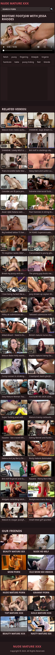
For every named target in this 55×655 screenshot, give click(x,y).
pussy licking (28, 62)
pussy (14, 57)
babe (17, 62)
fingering (24, 57)
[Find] (52, 9)
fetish (5, 57)
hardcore (7, 62)
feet (39, 62)
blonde (47, 62)
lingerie (45, 57)
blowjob (34, 57)
